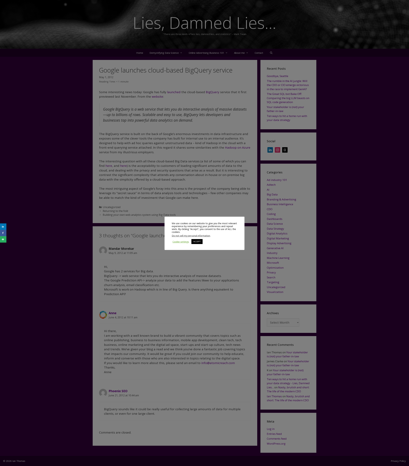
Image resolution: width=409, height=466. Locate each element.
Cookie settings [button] (181, 241)
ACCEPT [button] (197, 241)
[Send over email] (3, 239)
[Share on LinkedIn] (3, 226)
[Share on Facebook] (3, 233)
